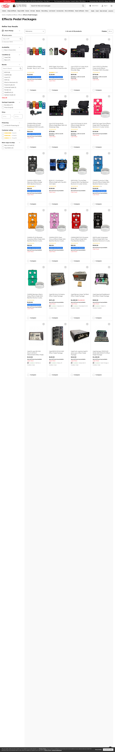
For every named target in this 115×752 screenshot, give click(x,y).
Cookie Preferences (56, 750)
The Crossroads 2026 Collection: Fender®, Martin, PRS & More (70, 1)
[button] (19, 6)
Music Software (79, 11)
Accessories (60, 11)
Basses (38, 11)
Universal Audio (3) (10, 87)
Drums (27, 11)
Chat (17, 6)
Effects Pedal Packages (30, 15)
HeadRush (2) (8, 92)
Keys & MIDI (21, 11)
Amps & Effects (11, 11)
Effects (20, 15)
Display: (104, 31)
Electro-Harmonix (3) (11, 82)
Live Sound (52, 11)
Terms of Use (47, 750)
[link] (36, 68)
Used (97, 11)
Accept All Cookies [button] (108, 749)
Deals (92, 11)
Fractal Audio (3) (9, 85)
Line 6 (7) (7, 77)
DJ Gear (32, 11)
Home (3, 15)
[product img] (36, 51)
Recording (44, 11)
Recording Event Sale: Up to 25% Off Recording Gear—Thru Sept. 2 (33, 1)
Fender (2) (7, 90)
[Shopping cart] (111, 6)
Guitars (4, 11)
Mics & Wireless (69, 11)
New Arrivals (103, 11)
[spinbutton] (6, 116)
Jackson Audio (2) (9, 95)
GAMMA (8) (8, 75)
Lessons (110, 11)
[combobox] (35, 31)
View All (4, 97)
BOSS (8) (7, 72)
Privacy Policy (42, 748)
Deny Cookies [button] (98, 749)
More (86, 11)
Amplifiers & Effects (11, 15)
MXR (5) (6, 80)
